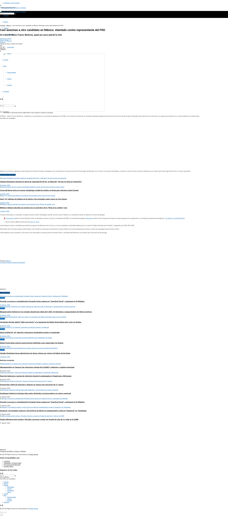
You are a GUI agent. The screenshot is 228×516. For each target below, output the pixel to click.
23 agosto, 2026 (5, 336)
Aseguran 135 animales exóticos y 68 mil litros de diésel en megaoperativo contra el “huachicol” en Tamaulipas (43, 411)
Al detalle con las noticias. (12, 3)
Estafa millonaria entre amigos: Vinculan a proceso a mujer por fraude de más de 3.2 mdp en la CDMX (39, 419)
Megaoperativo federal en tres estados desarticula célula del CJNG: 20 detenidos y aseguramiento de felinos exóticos (46, 312)
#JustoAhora (10, 218)
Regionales (10, 487)
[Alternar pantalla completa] (4, 512)
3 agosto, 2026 (4, 211)
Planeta (6, 485)
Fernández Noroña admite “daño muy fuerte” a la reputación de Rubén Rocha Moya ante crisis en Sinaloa (40, 322)
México (6, 22)
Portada (2, 25)
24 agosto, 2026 (5, 315)
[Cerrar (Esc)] (0, 512)
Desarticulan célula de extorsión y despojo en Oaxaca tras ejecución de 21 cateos (31, 385)
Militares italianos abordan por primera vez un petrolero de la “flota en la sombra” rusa (33, 208)
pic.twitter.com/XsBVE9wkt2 (175, 218)
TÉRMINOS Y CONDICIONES (12, 463)
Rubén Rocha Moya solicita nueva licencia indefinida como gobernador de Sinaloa (31, 343)
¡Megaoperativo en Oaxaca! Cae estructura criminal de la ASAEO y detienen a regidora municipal (37, 367)
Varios (9, 492)
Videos (9, 499)
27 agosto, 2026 (5, 305)
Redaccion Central (5, 39)
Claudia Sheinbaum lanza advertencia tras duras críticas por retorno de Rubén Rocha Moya (35, 353)
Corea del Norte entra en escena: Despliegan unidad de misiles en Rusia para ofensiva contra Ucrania (39, 190)
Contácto (6, 502)
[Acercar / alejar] (6, 512)
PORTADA (7, 461)
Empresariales (11, 497)
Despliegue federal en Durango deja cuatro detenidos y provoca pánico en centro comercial (35, 393)
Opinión (9, 500)
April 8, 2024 (34, 222)
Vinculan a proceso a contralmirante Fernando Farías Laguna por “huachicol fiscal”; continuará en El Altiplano (42, 301)
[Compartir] (2, 512)
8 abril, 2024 (4, 40)
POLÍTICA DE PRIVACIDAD (12, 465)
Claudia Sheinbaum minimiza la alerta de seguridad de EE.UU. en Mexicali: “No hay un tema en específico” (41, 182)
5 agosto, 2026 (4, 194)
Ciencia (9, 41)
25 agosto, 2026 (5, 185)
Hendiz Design (33, 454)
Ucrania (6, 494)
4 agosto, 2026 (4, 203)
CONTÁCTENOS (8, 466)
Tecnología (10, 47)
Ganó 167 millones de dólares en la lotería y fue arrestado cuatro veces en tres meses (33, 199)
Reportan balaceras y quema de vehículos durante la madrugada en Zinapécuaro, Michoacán (35, 376)
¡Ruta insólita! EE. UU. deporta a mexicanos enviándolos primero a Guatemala (29, 333)
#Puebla (89, 218)
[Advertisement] (114, 131)
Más (5, 495)
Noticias (2, 42)
